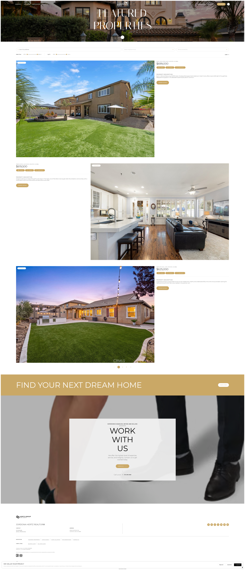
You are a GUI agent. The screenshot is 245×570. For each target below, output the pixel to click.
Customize (229, 564)
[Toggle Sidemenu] (228, 4)
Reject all (221, 564)
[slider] (27, 54)
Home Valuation (36, 4)
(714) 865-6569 (221, 4)
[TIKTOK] (215, 524)
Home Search (27, 4)
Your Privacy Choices (122, 568)
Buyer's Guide (32, 543)
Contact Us (210, 4)
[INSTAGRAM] (208, 524)
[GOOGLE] (224, 524)
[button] (122, 466)
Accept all (238, 564)
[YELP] (218, 524)
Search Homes (223, 384)
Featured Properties (34, 539)
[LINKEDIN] (211, 524)
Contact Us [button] (76, 539)
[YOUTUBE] (221, 524)
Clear (226, 54)
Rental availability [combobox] (182, 49)
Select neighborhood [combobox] (130, 49)
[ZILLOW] (227, 524)
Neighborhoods (201, 4)
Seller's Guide (42, 543)
